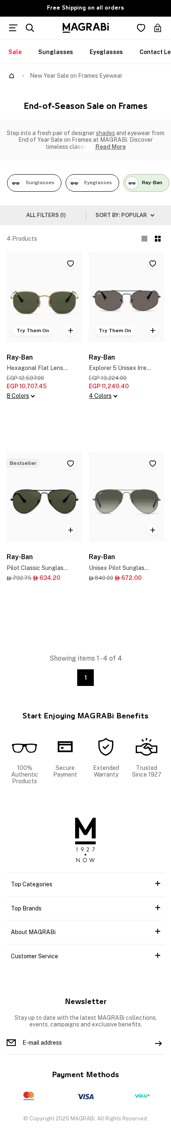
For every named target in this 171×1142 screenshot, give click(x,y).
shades (105, 133)
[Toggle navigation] (13, 28)
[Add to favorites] (71, 264)
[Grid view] (157, 238)
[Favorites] (141, 28)
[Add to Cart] (71, 330)
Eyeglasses (106, 52)
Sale (15, 52)
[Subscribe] (158, 1042)
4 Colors (100, 395)
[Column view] (144, 238)
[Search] (30, 28)
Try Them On (33, 330)
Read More (110, 146)
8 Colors (18, 395)
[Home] (12, 76)
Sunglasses (55, 52)
